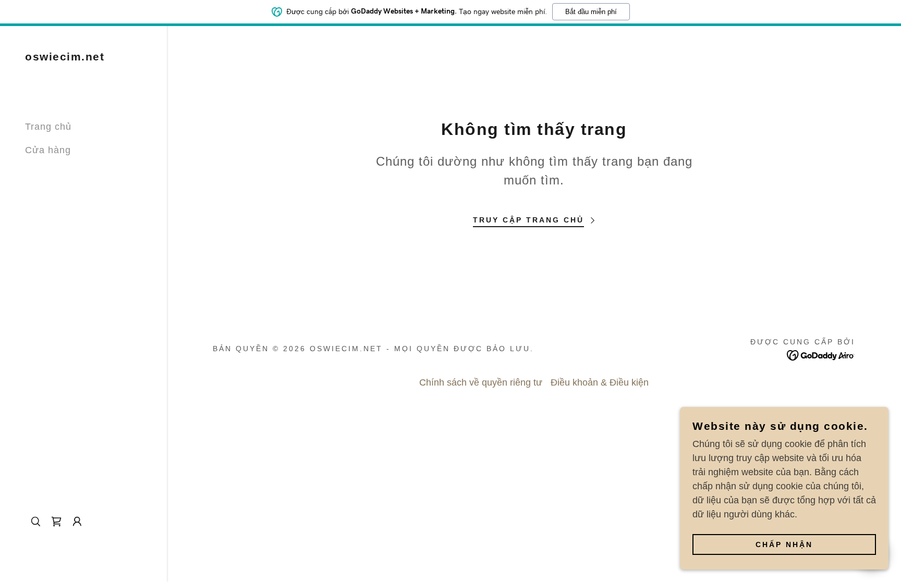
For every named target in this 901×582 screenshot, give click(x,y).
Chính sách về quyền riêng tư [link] (480, 382)
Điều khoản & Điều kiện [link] (600, 382)
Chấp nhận (784, 544)
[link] (64, 57)
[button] (77, 521)
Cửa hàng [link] (48, 150)
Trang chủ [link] (48, 126)
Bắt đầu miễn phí (591, 12)
